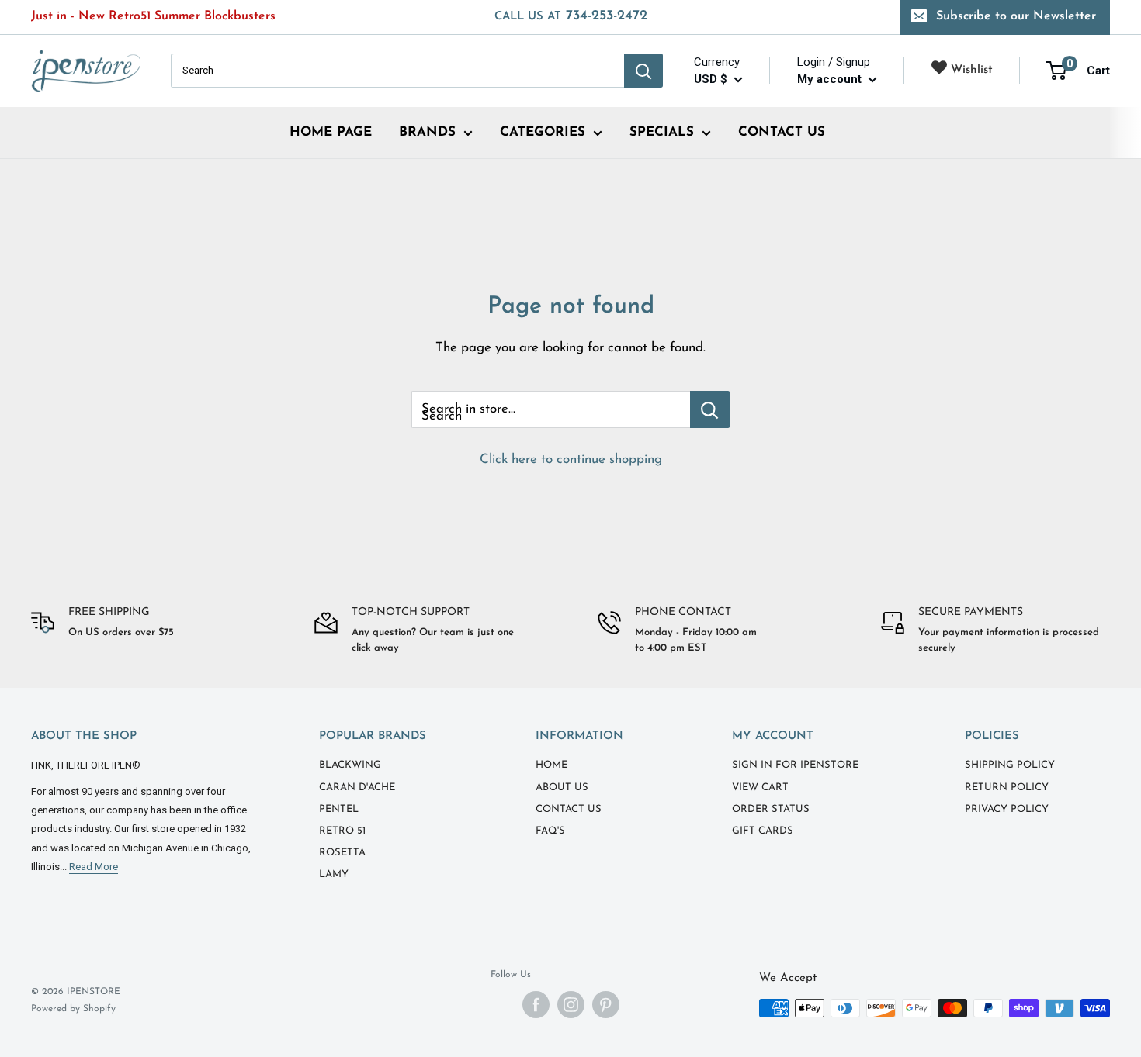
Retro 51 (342, 831)
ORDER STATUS (771, 809)
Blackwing (350, 765)
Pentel (339, 809)
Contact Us (569, 809)
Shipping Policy (1010, 765)
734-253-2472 (570, 16)
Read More (93, 866)
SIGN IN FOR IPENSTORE (795, 765)
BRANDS (427, 132)
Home (551, 765)
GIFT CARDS (762, 831)
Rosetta (342, 853)
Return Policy (1007, 787)
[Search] (643, 71)
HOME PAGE (331, 132)
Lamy (334, 874)
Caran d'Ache (357, 787)
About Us (562, 787)
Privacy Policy (1007, 809)
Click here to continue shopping (571, 459)
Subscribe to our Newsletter (1016, 16)
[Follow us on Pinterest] (605, 1004)
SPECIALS (661, 132)
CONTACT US (781, 132)
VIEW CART (760, 787)
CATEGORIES (542, 132)
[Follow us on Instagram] (570, 1004)
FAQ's (550, 831)
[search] (397, 71)
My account (831, 79)
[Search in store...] (710, 409)
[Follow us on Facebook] (536, 1004)
